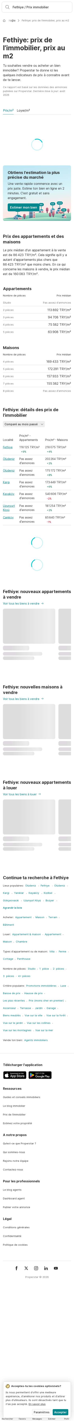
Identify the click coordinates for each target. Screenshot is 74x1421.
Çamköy (8, 656)
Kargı (6, 620)
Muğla (11, 20)
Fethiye (8, 585)
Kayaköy (8, 632)
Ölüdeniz (9, 597)
